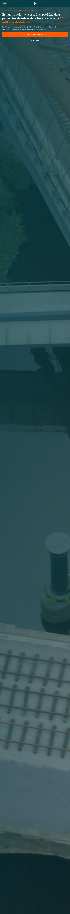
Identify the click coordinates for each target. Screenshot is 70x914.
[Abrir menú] (66, 4)
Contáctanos (35, 40)
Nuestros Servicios (33, 34)
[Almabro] (35, 3)
